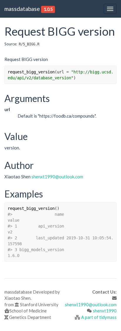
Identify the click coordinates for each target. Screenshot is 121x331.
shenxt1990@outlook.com (57, 176)
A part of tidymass (99, 317)
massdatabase (22, 8)
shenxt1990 (105, 310)
